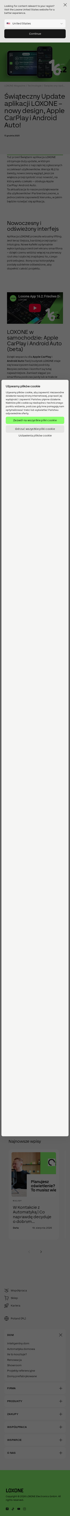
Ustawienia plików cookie (35, 435)
